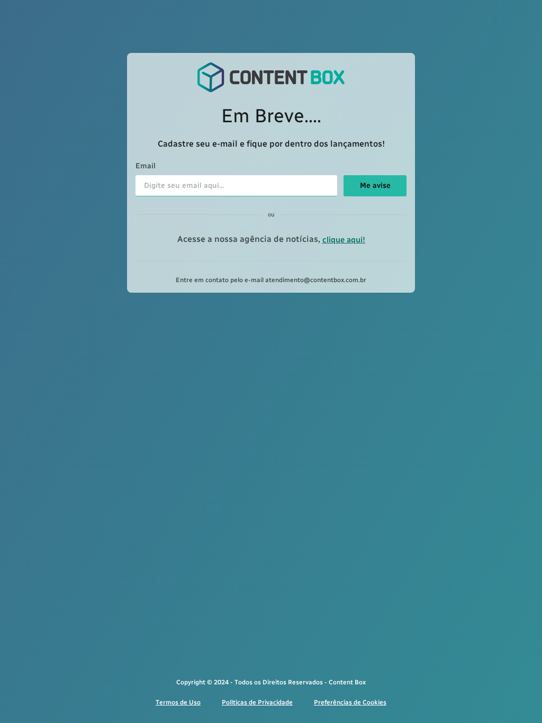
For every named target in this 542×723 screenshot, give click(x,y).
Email (146, 166)
